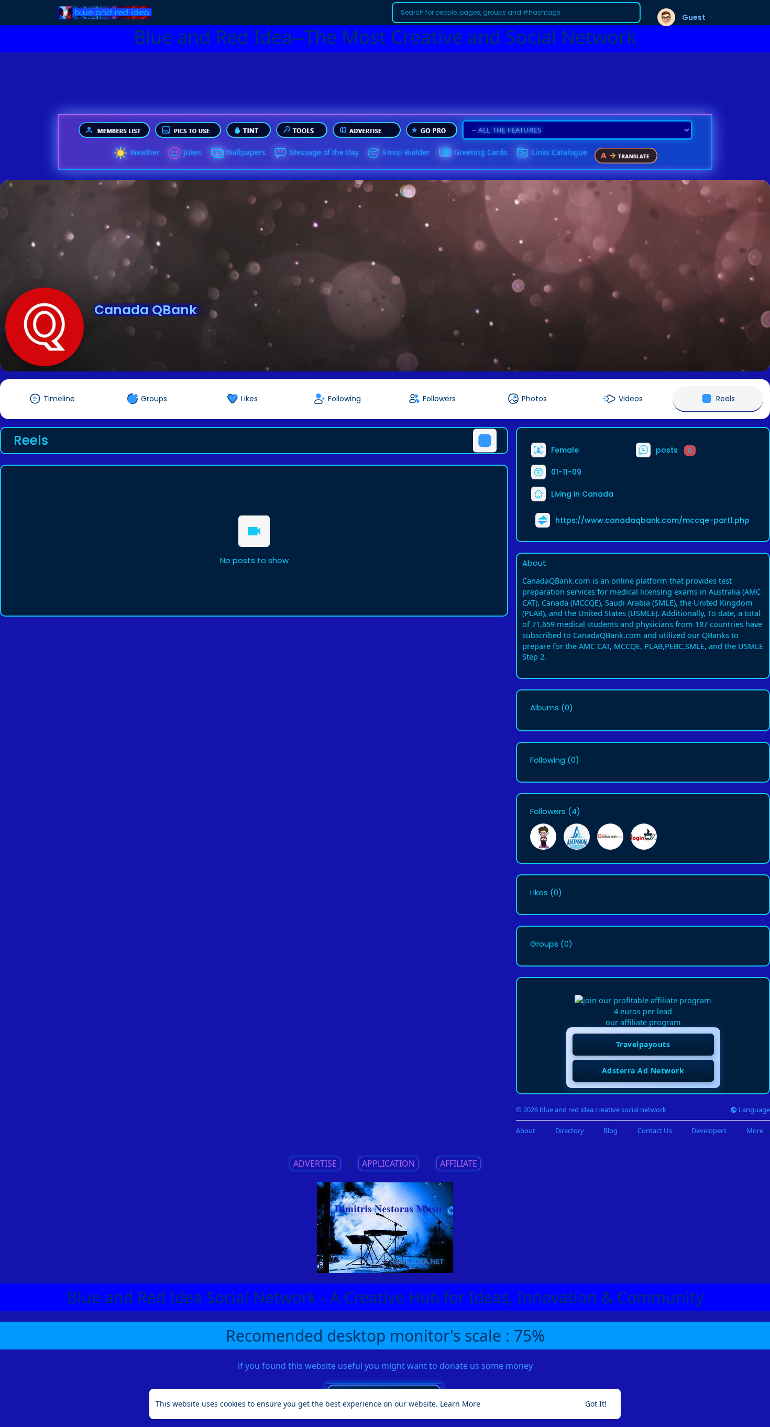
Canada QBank (145, 309)
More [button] (755, 1130)
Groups (544, 944)
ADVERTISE (315, 1163)
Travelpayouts (643, 1044)
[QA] (444, 153)
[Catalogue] (522, 153)
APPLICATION (388, 1163)
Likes (539, 892)
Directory (569, 1130)
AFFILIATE (458, 1163)
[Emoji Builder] (373, 153)
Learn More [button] (460, 1404)
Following (547, 760)
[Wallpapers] (216, 153)
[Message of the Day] (280, 153)
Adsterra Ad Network (643, 1070)
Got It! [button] (596, 1404)
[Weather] (120, 153)
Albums (544, 708)
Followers (548, 811)
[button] (516, 12)
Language (753, 1109)
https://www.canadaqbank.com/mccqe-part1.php (652, 520)
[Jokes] (174, 153)
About (525, 1130)
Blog (610, 1130)
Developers (709, 1130)
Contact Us (654, 1130)
